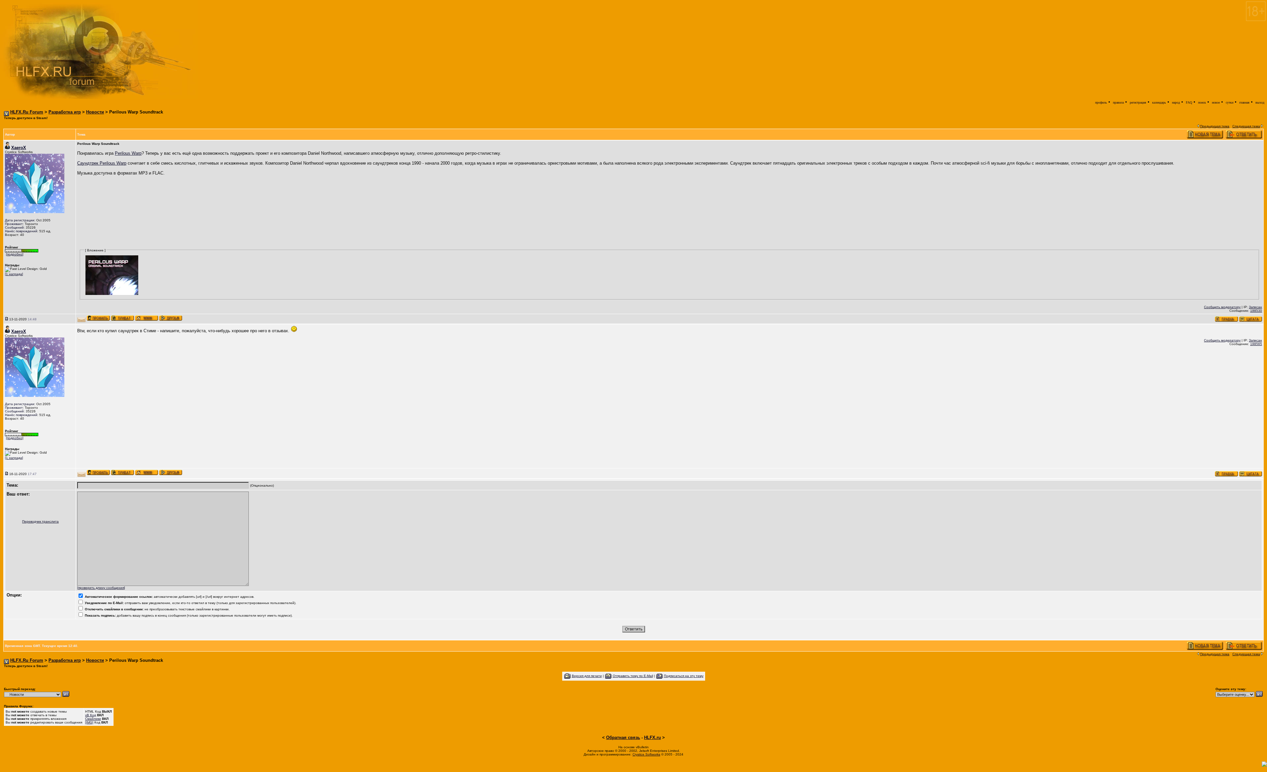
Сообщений (14, 227)
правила (1118, 102)
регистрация (1138, 102)
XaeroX (18, 147)
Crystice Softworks (646, 754)
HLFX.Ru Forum (26, 112)
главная (1244, 102)
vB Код (90, 715)
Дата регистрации (19, 220)
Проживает (14, 224)
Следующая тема (1246, 126)
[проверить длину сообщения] (101, 588)
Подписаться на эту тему (683, 676)
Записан (1255, 307)
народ (1176, 102)
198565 (1256, 344)
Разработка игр (65, 112)
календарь (1159, 102)
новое (1216, 102)
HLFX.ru (652, 737)
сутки (1229, 102)
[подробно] (14, 254)
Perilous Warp (128, 153)
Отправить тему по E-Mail (633, 676)
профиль (1101, 102)
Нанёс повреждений (21, 231)
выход (1259, 102)
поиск (1202, 102)
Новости (95, 112)
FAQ (1189, 102)
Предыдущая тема (1214, 126)
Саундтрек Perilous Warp (101, 163)
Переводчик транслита (40, 521)
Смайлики (93, 719)
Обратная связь (623, 737)
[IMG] (89, 722)
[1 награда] (14, 274)
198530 (1256, 310)
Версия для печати (587, 676)
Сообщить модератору (1222, 307)
